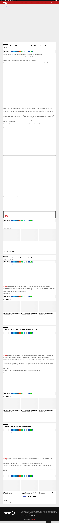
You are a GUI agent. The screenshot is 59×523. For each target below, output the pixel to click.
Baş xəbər (13, 2)
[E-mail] (5, 216)
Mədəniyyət (37, 2)
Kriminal (32, 2)
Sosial (22, 2)
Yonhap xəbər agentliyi (10, 472)
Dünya (7, 256)
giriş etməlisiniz (12, 251)
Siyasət (18, 2)
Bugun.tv (5, 286)
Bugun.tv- (9, 56)
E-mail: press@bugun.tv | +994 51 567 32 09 (29, 515)
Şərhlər (24, 245)
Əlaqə (16, 0)
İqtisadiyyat (27, 2)
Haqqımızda (13, 0)
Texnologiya (47, 2)
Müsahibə (42, 2)
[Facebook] (7, 216)
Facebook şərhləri (32, 245)
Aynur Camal (7, 259)
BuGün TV (33, 519)
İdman (52, 2)
